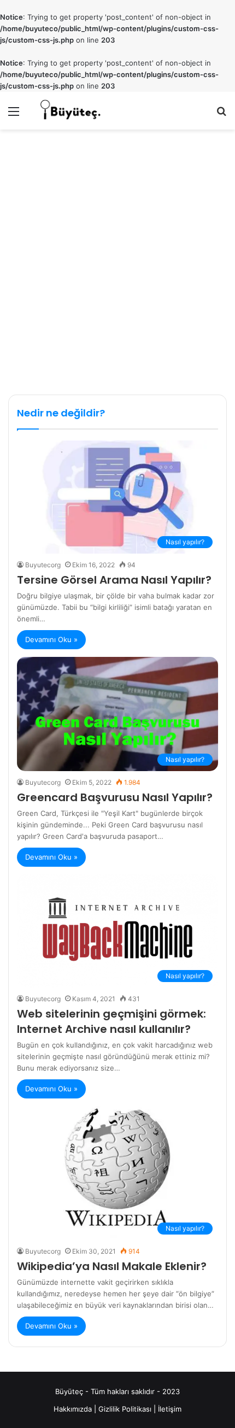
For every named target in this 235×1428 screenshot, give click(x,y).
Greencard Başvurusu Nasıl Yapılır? (115, 797)
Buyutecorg (43, 565)
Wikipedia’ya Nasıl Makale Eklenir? (112, 1266)
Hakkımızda (73, 1409)
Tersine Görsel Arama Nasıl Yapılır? (114, 579)
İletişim (169, 1409)
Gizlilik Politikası (124, 1409)
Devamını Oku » (51, 639)
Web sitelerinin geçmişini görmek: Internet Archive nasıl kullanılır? (111, 1021)
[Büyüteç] (71, 110)
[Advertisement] (117, 263)
